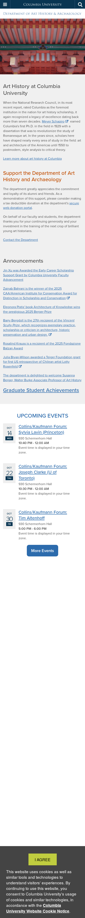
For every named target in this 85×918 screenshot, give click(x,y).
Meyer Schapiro (53, 121)
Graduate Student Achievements (41, 390)
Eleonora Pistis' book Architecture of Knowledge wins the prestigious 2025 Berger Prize (41, 309)
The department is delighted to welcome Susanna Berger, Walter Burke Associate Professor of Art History (42, 377)
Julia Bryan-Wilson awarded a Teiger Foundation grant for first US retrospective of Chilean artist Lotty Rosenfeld (41, 362)
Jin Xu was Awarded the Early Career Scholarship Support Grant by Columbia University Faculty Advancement (38, 275)
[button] (5, 4)
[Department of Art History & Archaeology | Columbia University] (42, 14)
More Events (42, 551)
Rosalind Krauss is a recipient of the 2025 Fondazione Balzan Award (42, 346)
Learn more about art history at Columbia (32, 158)
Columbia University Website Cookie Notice (37, 908)
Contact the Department (20, 239)
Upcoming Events (42, 415)
